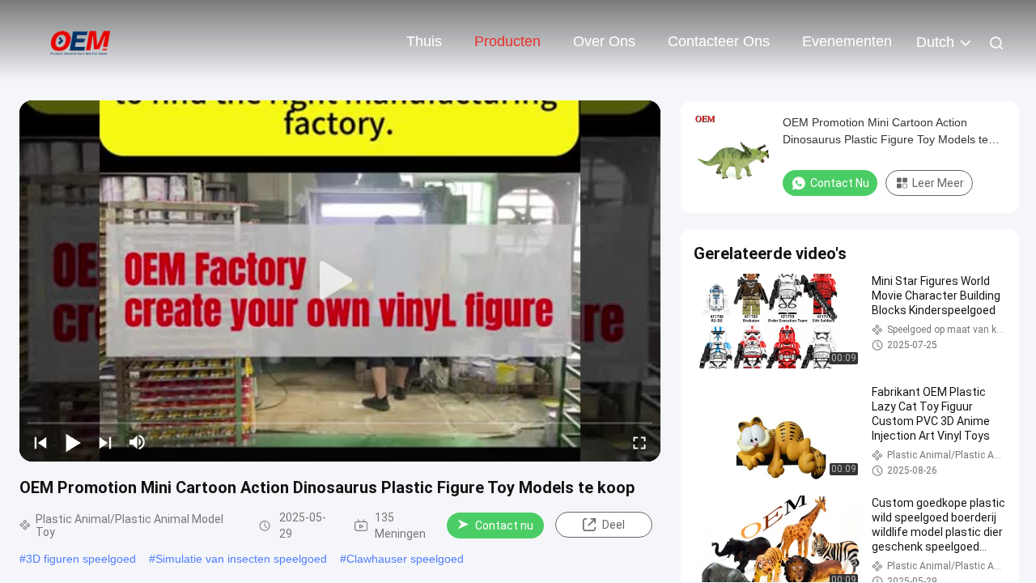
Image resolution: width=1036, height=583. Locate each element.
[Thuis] (80, 40)
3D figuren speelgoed (81, 558)
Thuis (424, 41)
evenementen (847, 41)
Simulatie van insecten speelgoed (241, 558)
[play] (340, 281)
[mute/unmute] (137, 442)
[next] (105, 442)
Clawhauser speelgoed (405, 558)
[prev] (40, 442)
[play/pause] (73, 442)
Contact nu (504, 525)
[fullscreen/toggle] (639, 442)
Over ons (604, 41)
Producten (507, 41)
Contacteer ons (719, 41)
